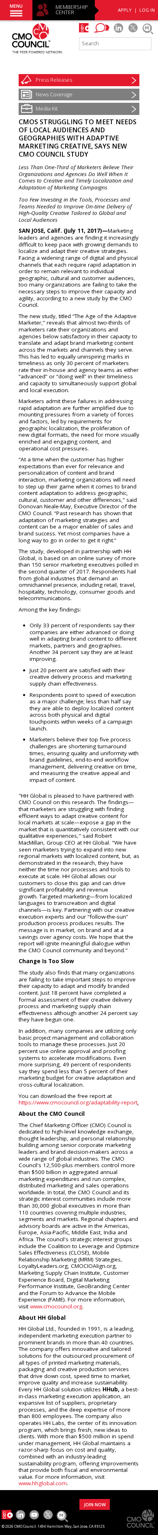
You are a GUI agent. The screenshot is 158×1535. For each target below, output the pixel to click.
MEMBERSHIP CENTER (72, 10)
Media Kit (47, 108)
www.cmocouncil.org (56, 1306)
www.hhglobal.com (43, 1483)
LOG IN (147, 10)
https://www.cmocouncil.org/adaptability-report (78, 1102)
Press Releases (54, 79)
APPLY (125, 10)
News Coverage (54, 94)
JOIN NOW (95, 1504)
